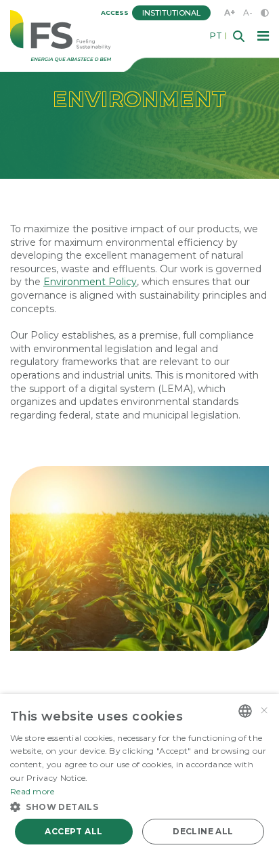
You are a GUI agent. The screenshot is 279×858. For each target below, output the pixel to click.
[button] (139, 805)
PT (216, 36)
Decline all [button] (203, 831)
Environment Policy (90, 282)
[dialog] (139, 776)
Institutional (171, 13)
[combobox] (245, 711)
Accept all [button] (73, 831)
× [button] (264, 711)
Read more (32, 791)
